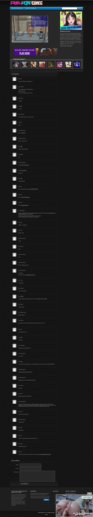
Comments (16, 472)
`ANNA (21, 296)
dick (21, 106)
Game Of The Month (31, 8)
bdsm (65, 45)
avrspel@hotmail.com (30, 274)
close (89, 493)
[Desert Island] (51, 67)
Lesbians (79, 41)
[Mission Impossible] (77, 67)
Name (17, 464)
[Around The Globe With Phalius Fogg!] (68, 67)
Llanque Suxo (23, 170)
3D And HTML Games (17, 8)
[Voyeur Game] (42, 67)
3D (65, 41)
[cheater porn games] (35, 55)
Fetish (75, 41)
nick (21, 222)
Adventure (72, 41)
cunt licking (69, 45)
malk (21, 146)
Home (46, 514)
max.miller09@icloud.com (45, 454)
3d (63, 45)
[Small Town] (16, 67)
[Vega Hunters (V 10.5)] (60, 67)
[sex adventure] (71, 29)
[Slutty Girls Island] (33, 67)
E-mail (17, 468)
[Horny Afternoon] (25, 67)
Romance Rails (72, 493)
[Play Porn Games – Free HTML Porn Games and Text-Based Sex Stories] (26, 3)
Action (67, 41)
